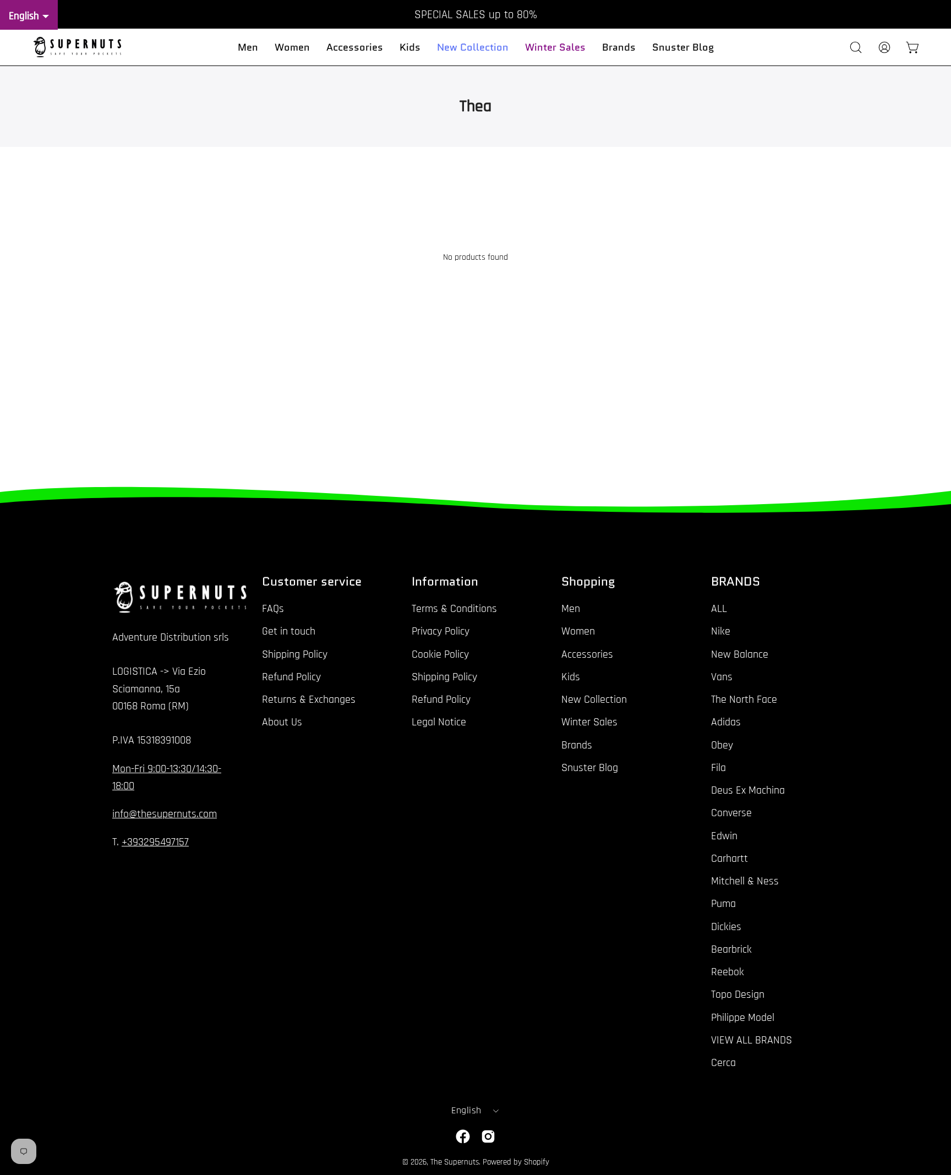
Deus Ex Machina (748, 790)
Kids (570, 677)
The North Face (744, 699)
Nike (720, 631)
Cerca (723, 1063)
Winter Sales (589, 722)
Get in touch (288, 631)
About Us (282, 722)
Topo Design (737, 994)
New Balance (739, 654)
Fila (718, 768)
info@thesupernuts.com (164, 814)
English (466, 1111)
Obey (722, 744)
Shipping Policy (294, 654)
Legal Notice (439, 722)
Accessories (587, 654)
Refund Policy (291, 677)
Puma (723, 904)
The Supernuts (454, 1162)
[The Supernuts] (77, 47)
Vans (722, 677)
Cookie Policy (440, 654)
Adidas (726, 722)
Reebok (727, 972)
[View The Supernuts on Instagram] (488, 1136)
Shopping (588, 581)
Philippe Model (742, 1017)
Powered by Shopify (516, 1162)
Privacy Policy (440, 631)
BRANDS (735, 581)
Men (570, 609)
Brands (576, 744)
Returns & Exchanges (309, 699)
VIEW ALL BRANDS (751, 1040)
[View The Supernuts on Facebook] (463, 1136)
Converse (731, 813)
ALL (719, 609)
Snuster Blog (589, 768)
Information (445, 581)
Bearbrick (731, 949)
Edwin (724, 835)
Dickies (726, 926)
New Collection (594, 699)
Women (578, 631)
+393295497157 (155, 842)
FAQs (273, 609)
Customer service (312, 581)
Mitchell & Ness (745, 881)
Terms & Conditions (454, 609)
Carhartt (729, 858)
